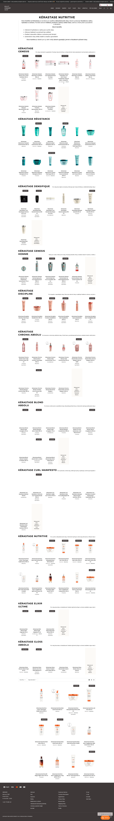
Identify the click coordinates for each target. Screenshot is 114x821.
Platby (32, 799)
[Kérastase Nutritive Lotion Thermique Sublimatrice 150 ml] (23, 548)
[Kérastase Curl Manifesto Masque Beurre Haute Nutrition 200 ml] (77, 482)
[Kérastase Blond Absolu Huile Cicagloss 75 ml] (50, 417)
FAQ (31, 794)
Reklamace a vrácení (35, 801)
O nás (87, 794)
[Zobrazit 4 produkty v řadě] (94, 679)
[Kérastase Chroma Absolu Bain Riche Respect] (50, 378)
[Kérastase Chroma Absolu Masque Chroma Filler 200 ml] (23, 378)
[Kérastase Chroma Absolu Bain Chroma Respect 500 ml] (90, 347)
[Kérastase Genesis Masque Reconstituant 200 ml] (23, 96)
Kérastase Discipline (25, 292)
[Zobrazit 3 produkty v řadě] (91, 679)
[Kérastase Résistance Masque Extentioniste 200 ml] (90, 131)
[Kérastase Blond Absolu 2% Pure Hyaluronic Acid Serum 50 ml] (77, 417)
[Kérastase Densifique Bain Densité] (23, 229)
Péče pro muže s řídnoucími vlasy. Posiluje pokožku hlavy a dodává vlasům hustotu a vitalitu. (72, 254)
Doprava (32, 796)
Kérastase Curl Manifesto (37, 470)
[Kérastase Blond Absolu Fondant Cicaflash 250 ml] (23, 447)
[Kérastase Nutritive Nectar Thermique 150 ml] (77, 577)
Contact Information (63, 794)
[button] (64, 8)
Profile (59, 808)
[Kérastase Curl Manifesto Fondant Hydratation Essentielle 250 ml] (90, 482)
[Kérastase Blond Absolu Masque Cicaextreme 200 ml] (63, 417)
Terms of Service (62, 806)
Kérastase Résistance (34, 119)
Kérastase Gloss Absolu (30, 643)
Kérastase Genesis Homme (31, 252)
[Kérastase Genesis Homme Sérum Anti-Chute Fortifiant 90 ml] (77, 266)
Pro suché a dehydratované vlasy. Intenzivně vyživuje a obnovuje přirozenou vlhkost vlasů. (72, 536)
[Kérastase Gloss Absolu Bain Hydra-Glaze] (63, 657)
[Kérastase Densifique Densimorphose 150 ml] (63, 198)
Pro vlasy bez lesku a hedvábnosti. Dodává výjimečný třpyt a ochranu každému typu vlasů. (72, 607)
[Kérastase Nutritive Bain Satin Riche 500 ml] (37, 548)
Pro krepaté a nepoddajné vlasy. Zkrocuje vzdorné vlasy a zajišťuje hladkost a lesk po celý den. (71, 294)
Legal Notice (61, 796)
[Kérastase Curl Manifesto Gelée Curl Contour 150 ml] (50, 482)
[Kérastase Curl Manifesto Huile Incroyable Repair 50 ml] (63, 482)
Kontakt (32, 808)
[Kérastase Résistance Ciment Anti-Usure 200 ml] (77, 160)
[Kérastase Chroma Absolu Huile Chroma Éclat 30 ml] (63, 347)
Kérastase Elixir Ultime (30, 605)
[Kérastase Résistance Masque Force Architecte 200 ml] (63, 160)
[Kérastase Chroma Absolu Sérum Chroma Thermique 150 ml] (37, 347)
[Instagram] (110, 816)
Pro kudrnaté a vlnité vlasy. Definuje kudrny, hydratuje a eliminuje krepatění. (76, 470)
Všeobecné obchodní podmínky (38, 803)
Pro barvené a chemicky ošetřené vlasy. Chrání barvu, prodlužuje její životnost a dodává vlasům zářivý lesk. (68, 335)
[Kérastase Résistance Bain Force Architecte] (90, 160)
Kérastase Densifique (34, 186)
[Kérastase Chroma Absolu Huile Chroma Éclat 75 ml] (50, 347)
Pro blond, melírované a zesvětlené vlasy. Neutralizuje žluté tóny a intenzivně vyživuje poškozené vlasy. (69, 406)
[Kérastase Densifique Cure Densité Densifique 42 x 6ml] (50, 198)
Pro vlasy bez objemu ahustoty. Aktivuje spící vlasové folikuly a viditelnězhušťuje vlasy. (73, 187)
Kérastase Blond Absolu (30, 404)
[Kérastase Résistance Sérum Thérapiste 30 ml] (23, 160)
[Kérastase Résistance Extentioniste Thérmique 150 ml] (77, 131)
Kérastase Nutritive (33, 536)
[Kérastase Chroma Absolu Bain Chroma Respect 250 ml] (63, 378)
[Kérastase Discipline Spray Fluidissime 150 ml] (77, 306)
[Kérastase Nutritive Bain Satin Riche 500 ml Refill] (23, 577)
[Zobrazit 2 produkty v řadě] (89, 679)
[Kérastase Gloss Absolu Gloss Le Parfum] (77, 657)
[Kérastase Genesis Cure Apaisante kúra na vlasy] (50, 63)
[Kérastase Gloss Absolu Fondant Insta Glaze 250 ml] (50, 657)
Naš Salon (88, 799)
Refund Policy (61, 801)
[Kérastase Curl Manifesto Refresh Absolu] (23, 482)
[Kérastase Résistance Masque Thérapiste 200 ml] (37, 160)
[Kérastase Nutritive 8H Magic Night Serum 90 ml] (50, 577)
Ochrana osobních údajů (36, 806)
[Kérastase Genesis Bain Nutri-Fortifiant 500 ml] (77, 63)
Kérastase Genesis (25, 50)
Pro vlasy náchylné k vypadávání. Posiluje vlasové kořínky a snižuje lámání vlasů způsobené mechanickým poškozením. (65, 52)
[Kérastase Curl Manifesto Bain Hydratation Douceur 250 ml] (23, 513)
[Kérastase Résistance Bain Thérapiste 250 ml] (50, 131)
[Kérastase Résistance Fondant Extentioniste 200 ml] (23, 131)
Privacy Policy (61, 799)
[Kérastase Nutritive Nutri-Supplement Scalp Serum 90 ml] (63, 577)
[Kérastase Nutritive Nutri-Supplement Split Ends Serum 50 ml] (37, 577)
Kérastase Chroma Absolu (29, 333)
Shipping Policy (62, 803)
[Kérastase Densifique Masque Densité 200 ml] (77, 198)
